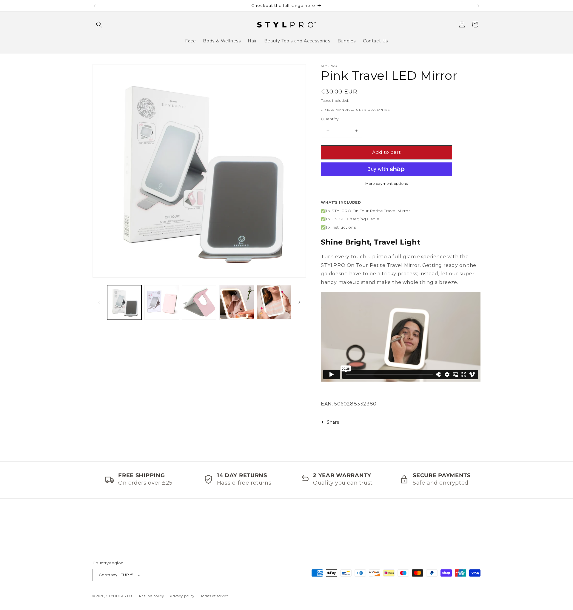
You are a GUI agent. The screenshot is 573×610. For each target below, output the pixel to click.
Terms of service (215, 596)
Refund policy (151, 596)
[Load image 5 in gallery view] (274, 302)
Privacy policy (182, 596)
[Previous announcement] (94, 5)
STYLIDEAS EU (119, 596)
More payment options (386, 183)
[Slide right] (299, 302)
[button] (99, 24)
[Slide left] (99, 302)
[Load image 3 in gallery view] (199, 302)
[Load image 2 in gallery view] (161, 302)
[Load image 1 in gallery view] (124, 302)
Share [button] (333, 422)
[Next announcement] (478, 5)
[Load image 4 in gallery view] (236, 302)
